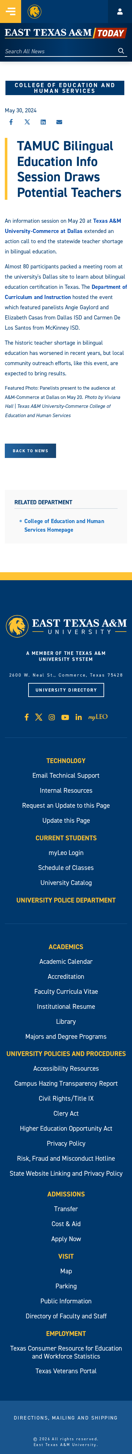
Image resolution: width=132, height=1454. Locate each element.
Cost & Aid (66, 1224)
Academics (66, 946)
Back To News (30, 450)
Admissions (66, 1194)
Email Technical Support (66, 775)
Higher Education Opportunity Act (66, 1128)
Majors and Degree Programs (66, 1036)
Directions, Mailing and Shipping (66, 1417)
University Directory (66, 690)
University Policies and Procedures (66, 1053)
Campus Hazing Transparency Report (66, 1083)
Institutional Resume (66, 1006)
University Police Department (66, 900)
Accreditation (66, 976)
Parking (66, 1286)
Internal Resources (66, 790)
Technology (66, 760)
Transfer (66, 1209)
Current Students (66, 838)
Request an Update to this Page (66, 805)
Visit (66, 1256)
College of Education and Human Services (65, 87)
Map (66, 1271)
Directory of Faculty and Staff (66, 1316)
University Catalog (66, 883)
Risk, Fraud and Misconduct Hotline (66, 1158)
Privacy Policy (66, 1143)
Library (66, 1021)
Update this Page (66, 820)
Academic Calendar (66, 961)
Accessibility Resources (66, 1068)
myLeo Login (66, 853)
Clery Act (66, 1113)
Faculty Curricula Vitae (66, 991)
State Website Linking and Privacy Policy (66, 1173)
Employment (66, 1333)
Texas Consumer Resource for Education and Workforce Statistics (66, 1352)
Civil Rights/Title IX (66, 1098)
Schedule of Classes (66, 868)
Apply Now (66, 1239)
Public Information (66, 1301)
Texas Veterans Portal (66, 1371)
